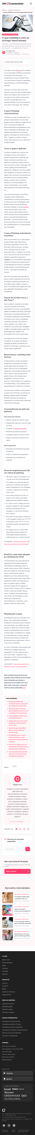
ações (26, 207)
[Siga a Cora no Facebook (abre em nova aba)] (4, 1125)
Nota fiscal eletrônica (8, 1057)
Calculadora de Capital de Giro (11, 1021)
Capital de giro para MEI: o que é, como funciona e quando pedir (17, 730)
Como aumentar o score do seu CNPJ (12, 1049)
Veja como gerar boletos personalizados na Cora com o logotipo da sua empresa (18, 711)
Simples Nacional (7, 1059)
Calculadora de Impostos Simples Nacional (14, 1030)
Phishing (19, 70)
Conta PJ (4, 983)
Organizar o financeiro (10, 34)
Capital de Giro (6, 994)
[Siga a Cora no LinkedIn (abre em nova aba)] (14, 1125)
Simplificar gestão (7, 1006)
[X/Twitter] (20, 829)
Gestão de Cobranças (8, 991)
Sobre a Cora (6, 959)
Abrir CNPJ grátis (7, 1051)
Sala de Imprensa (7, 962)
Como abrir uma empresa (9, 1046)
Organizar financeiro (8, 1003)
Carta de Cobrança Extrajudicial (11, 1033)
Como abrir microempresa (9, 1035)
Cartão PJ (5, 986)
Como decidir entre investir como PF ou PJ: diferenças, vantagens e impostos (18, 754)
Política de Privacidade (5, 1130)
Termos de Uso (13, 1130)
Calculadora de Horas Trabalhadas (12, 1027)
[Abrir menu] (31, 4)
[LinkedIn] (16, 829)
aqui (24, 688)
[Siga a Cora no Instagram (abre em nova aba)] (9, 1125)
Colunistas (5, 971)
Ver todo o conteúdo (16, 821)
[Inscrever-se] (27, 849)
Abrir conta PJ (11, 871)
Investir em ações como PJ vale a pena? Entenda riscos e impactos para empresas (19, 747)
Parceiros (5, 968)
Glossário (4, 974)
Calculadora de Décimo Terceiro (11, 1024)
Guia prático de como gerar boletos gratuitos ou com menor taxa (18, 723)
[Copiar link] (28, 829)
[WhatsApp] (24, 829)
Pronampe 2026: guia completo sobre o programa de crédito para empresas (18, 704)
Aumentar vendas (7, 1009)
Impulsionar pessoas (8, 1012)
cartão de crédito (20, 428)
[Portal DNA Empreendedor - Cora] (13, 3)
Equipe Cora (11, 51)
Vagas (4, 965)
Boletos (4, 989)
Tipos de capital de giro (8, 1054)
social (14, 766)
